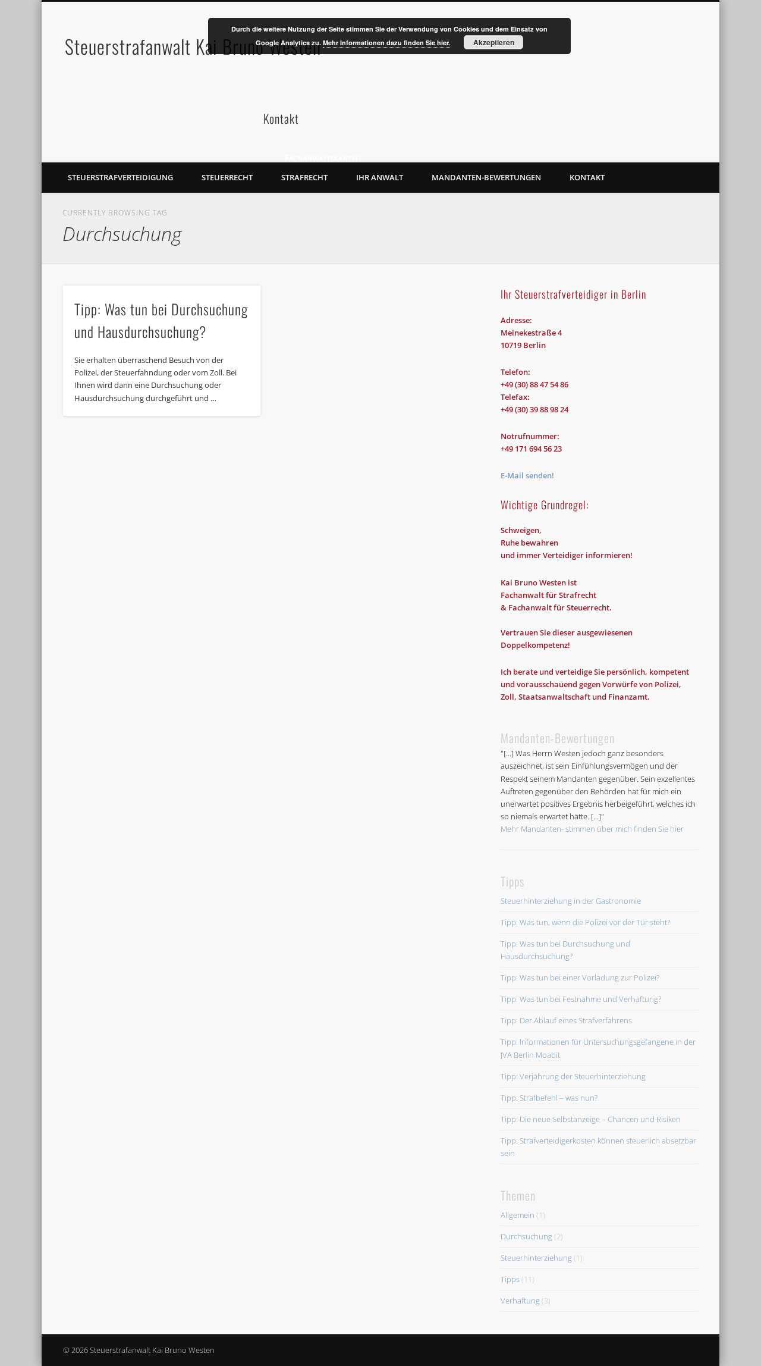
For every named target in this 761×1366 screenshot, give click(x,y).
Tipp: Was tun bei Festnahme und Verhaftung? (581, 999)
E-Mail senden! (527, 475)
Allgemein (517, 1215)
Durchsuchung (526, 1236)
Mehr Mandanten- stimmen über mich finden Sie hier (592, 828)
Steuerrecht (227, 177)
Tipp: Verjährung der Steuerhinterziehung (573, 1076)
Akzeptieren (493, 42)
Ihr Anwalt (379, 177)
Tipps (510, 1279)
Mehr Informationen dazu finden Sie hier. (386, 42)
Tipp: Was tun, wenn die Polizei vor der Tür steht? (585, 922)
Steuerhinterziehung (536, 1257)
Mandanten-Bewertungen (486, 177)
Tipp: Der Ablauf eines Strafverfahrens (566, 1020)
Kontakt (587, 177)
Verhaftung (520, 1300)
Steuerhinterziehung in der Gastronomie (571, 900)
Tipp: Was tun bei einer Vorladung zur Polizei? (580, 977)
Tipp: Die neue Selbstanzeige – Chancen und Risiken (591, 1119)
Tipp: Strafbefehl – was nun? (549, 1097)
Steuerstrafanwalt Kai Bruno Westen (193, 46)
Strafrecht (304, 177)
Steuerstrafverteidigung (120, 177)
